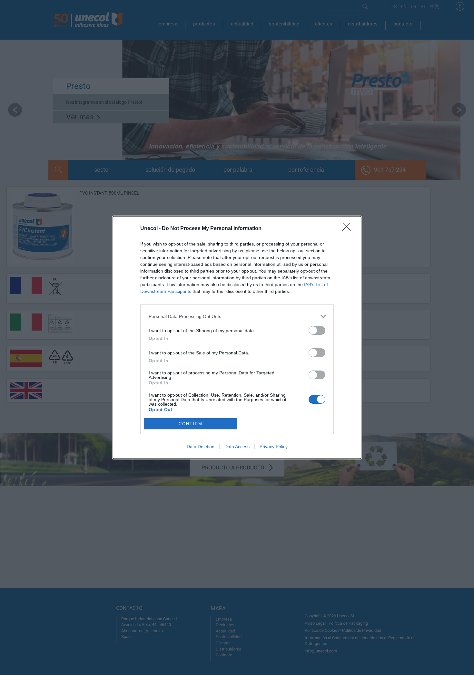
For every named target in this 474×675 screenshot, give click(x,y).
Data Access (237, 446)
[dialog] (237, 337)
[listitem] (237, 316)
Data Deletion (200, 446)
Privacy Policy (274, 446)
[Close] (348, 229)
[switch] (317, 330)
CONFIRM (190, 423)
